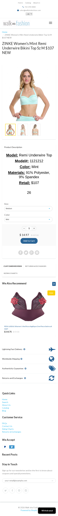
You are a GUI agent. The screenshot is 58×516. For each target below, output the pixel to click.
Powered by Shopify (29, 510)
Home (20, 3)
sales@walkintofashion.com (30, 10)
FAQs (4, 423)
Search (5, 402)
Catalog (28, 3)
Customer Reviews (13, 266)
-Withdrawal (47, 510)
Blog (4, 410)
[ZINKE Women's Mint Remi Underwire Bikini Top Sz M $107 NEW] (29, 94)
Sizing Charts (10, 273)
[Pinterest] (19, 490)
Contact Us (7, 426)
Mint (7, 219)
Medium (9, 209)
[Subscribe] (52, 480)
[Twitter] (5, 490)
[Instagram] (26, 490)
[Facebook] (12, 490)
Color (7, 215)
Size (6, 204)
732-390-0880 (30, 7)
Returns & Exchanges (35, 266)
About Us (36, 3)
